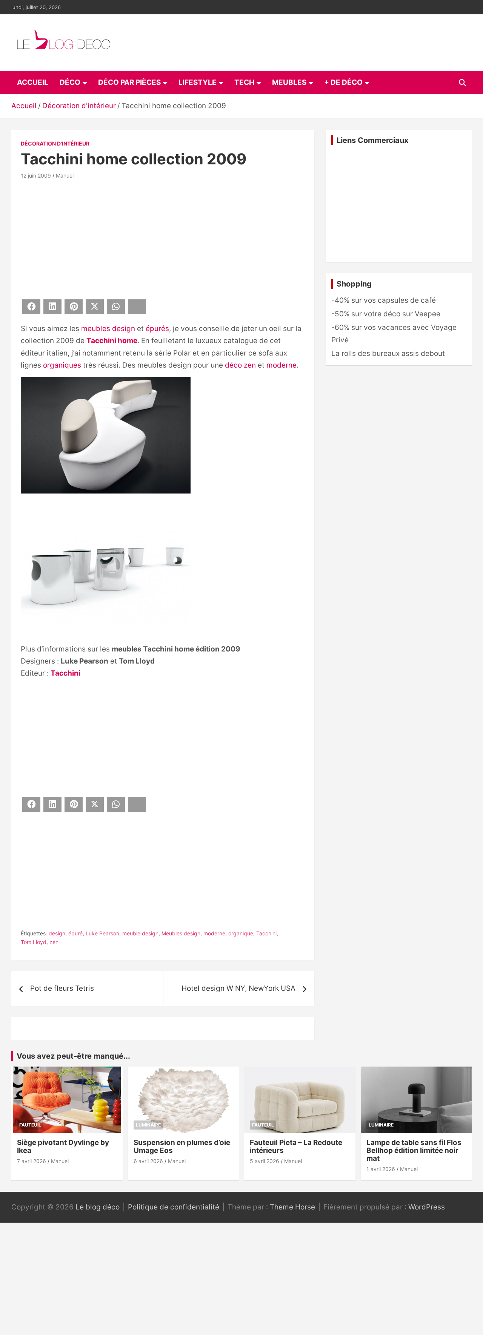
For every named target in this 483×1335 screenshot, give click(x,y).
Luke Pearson (102, 933)
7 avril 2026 (31, 1161)
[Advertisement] (163, 238)
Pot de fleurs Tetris (62, 988)
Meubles (289, 82)
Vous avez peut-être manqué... (73, 1056)
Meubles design (181, 933)
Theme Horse (292, 1207)
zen (53, 942)
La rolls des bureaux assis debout (388, 353)
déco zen (240, 365)
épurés (157, 328)
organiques (62, 365)
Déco (70, 82)
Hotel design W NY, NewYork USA (238, 988)
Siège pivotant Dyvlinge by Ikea (63, 1146)
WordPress (426, 1207)
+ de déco (343, 82)
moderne (281, 365)
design (57, 933)
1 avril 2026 (380, 1169)
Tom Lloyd (33, 942)
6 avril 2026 (148, 1161)
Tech (244, 82)
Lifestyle (197, 82)
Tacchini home (111, 340)
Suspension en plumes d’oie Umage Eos (182, 1146)
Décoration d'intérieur (55, 143)
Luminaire (148, 1125)
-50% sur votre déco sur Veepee (385, 314)
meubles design (108, 328)
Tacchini (65, 673)
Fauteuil (30, 1125)
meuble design (140, 933)
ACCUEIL (32, 82)
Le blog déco (97, 1207)
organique (240, 933)
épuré (75, 933)
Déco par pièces (129, 82)
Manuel (65, 175)
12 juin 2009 (36, 175)
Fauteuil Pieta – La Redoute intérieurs (296, 1146)
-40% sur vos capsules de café (383, 300)
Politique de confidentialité (173, 1207)
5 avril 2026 (264, 1161)
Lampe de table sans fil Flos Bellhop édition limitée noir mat (413, 1150)
